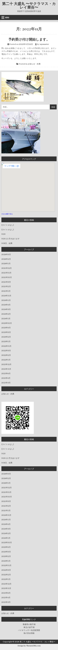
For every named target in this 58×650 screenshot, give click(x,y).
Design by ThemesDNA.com (29, 646)
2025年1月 (6, 291)
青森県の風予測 (29, 624)
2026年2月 (6, 259)
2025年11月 (6, 273)
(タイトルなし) (7, 225)
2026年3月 (6, 254)
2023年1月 (6, 341)
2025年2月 (6, 286)
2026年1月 (6, 263)
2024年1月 (5, 319)
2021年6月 (6, 373)
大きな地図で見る (7, 214)
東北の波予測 (29, 627)
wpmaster (44, 44)
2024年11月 (6, 296)
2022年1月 (6, 360)
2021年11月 (6, 369)
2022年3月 (6, 351)
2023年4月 (6, 328)
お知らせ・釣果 (34, 64)
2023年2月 (6, 337)
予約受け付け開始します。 (29, 39)
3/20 (3, 234)
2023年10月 (6, 323)
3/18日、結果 (6, 243)
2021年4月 (5, 378)
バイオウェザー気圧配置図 (29, 630)
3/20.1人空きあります (10, 239)
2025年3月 (6, 282)
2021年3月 (6, 383)
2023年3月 (6, 332)
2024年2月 (6, 314)
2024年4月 (6, 305)
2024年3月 (6, 309)
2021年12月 (6, 364)
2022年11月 (6, 346)
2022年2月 (6, 355)
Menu (7, 17)
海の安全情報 (29, 633)
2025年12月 (6, 268)
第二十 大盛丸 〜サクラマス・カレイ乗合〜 (29, 5)
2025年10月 (6, 277)
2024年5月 (6, 300)
